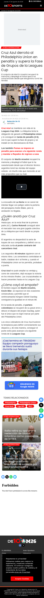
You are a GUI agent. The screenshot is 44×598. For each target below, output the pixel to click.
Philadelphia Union (28, 402)
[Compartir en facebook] (41, 399)
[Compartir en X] (41, 405)
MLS (30, 406)
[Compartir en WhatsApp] (41, 410)
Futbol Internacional (11, 416)
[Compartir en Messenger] (41, 416)
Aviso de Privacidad (22, 572)
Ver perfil (11, 123)
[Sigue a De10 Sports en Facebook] (20, 545)
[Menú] (41, 5)
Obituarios (27, 553)
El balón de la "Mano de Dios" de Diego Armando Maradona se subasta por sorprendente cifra (22, 462)
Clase (4, 553)
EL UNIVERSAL (6, 550)
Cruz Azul (9, 406)
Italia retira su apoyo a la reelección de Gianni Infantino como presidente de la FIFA (21, 434)
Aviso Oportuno (29, 550)
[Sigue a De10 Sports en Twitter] (23, 545)
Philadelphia (10, 402)
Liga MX (20, 406)
